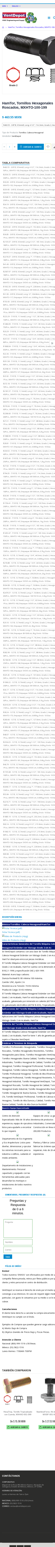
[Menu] (49, 18)
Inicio (3, 27)
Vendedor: (6, 136)
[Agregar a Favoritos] (48, 147)
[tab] (12, 917)
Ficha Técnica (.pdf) (11, 932)
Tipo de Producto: (10, 132)
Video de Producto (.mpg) (14, 940)
